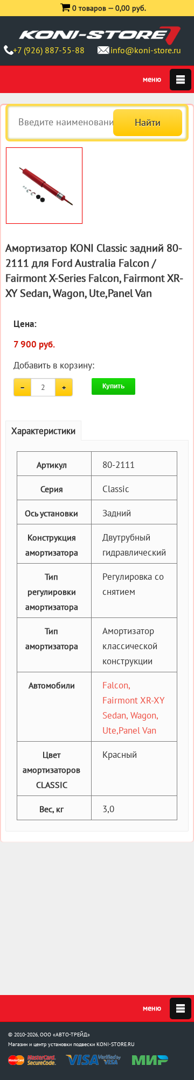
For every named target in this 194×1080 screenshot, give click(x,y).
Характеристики (43, 431)
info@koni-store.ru (145, 50)
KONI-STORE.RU (115, 1044)
